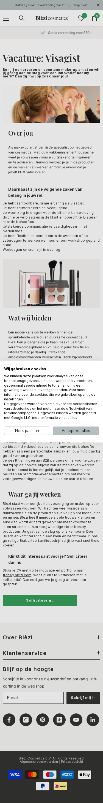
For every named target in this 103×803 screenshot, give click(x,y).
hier (73, 418)
